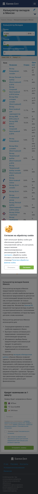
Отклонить (11, 267)
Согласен (26, 267)
